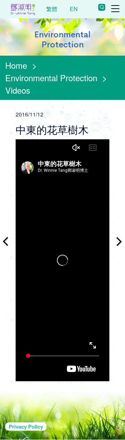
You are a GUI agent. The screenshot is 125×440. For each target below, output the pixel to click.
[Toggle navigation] (115, 8)
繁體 (51, 9)
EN (74, 9)
